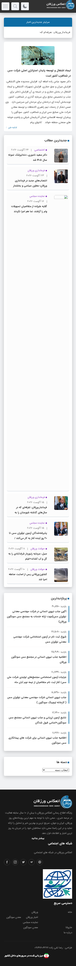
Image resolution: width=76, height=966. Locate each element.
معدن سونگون (13, 917)
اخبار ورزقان (32, 917)
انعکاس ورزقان (44, 813)
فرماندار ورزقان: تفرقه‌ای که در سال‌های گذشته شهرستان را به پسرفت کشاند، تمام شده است (30, 512)
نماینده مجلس (30, 922)
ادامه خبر (12, 127)
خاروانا (69, 927)
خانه (70, 912)
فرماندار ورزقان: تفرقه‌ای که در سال (51, 32)
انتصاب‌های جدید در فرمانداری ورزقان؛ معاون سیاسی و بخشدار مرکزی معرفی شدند (30, 186)
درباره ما (68, 932)
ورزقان (35, 912)
